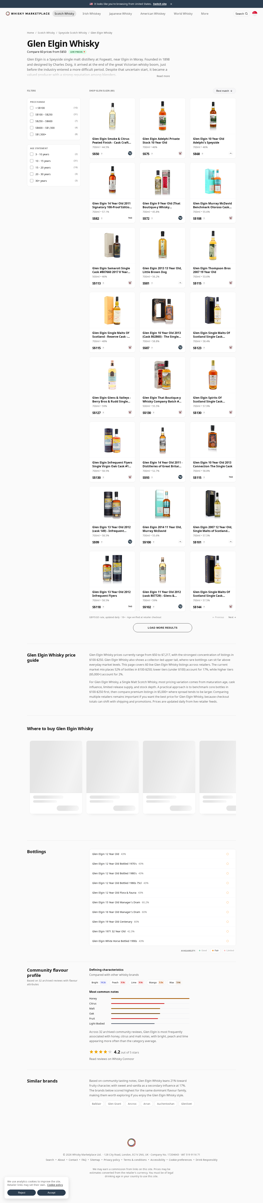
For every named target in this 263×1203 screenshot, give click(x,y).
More (204, 14)
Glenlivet (186, 1103)
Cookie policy (55, 1185)
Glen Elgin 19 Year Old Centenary (112, 921)
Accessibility (157, 1159)
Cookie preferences (180, 1159)
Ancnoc (132, 1103)
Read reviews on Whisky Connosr (111, 1059)
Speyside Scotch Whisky (73, 32)
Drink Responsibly (206, 1159)
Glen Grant (114, 1103)
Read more (163, 76)
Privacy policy (112, 1159)
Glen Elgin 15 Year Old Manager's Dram (116, 902)
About (61, 1159)
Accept (51, 1192)
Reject (21, 1192)
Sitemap (95, 1159)
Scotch (64, 14)
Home (30, 32)
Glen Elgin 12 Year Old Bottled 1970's (114, 863)
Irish (92, 14)
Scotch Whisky (46, 32)
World (183, 14)
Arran (146, 1103)
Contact (73, 1159)
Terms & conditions (135, 1159)
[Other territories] (254, 13)
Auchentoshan (165, 1103)
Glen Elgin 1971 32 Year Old (109, 931)
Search (50, 1159)
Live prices (76, 51)
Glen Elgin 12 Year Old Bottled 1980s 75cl (117, 883)
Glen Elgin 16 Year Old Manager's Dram (116, 912)
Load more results (162, 627)
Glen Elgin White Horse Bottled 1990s (114, 941)
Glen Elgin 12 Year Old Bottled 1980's (114, 873)
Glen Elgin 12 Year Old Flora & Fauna (114, 892)
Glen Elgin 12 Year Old (105, 854)
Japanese (120, 14)
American (152, 14)
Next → (232, 617)
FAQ (84, 1159)
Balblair (96, 1103)
